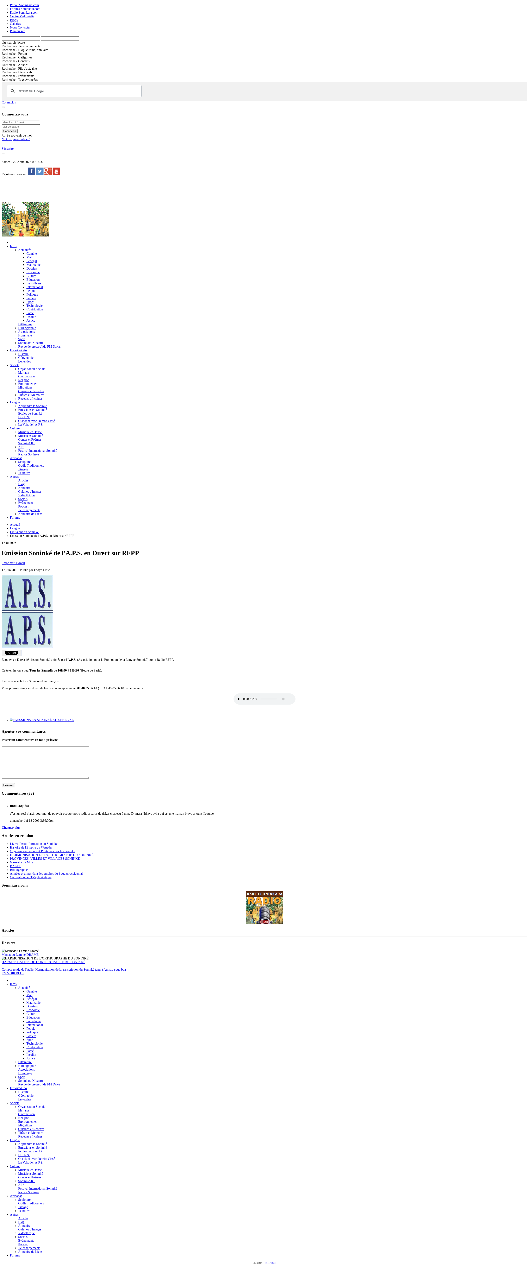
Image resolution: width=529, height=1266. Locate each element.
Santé (30, 313)
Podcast (23, 506)
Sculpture (24, 462)
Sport (29, 302)
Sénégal (31, 261)
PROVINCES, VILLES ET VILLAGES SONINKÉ (45, 858)
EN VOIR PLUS (13, 973)
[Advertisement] (77, 188)
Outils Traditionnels (31, 465)
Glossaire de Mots (21, 862)
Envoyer (8, 785)
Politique (32, 294)
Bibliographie (27, 328)
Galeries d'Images (29, 491)
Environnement (28, 383)
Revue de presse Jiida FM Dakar (39, 346)
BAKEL (15, 866)
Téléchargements (29, 510)
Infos (13, 246)
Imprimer (8, 563)
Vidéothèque (26, 495)
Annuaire (24, 488)
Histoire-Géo (18, 350)
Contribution (34, 309)
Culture (31, 276)
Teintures (24, 473)
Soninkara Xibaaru (30, 343)
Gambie (31, 253)
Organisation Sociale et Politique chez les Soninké (42, 851)
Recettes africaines (30, 398)
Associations (26, 331)
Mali (29, 257)
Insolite (31, 317)
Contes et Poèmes (29, 439)
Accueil (15, 524)
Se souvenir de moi (19, 135)
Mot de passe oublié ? (16, 139)
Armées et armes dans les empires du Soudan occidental (46, 873)
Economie (33, 272)
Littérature (25, 324)
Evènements (26, 502)
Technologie (34, 305)
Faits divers (33, 283)
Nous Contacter (20, 27)
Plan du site (17, 31)
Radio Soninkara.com (24, 12)
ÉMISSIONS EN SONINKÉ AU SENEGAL (43, 720)
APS (21, 447)
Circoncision (26, 376)
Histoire (23, 354)
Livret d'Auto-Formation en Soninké (33, 843)
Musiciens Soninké (30, 435)
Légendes (24, 361)
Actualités (24, 250)
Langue (15, 402)
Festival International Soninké (37, 450)
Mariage (23, 372)
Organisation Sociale (31, 369)
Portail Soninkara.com (24, 5)
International (34, 287)
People (30, 290)
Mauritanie (33, 264)
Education (33, 279)
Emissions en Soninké (32, 409)
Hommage (25, 335)
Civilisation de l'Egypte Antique (30, 877)
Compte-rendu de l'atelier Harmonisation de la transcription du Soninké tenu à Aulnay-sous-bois (64, 969)
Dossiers (32, 268)
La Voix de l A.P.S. (30, 424)
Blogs (14, 20)
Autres (14, 476)
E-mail (20, 563)
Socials (22, 499)
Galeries (15, 23)
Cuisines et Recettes (31, 391)
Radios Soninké (28, 454)
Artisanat (16, 458)
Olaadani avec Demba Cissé (36, 421)
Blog (21, 484)
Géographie (25, 357)
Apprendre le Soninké (32, 406)
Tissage (23, 469)
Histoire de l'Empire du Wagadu (31, 847)
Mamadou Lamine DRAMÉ (20, 954)
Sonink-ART (26, 443)
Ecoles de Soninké (30, 413)
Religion (23, 380)
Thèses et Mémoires (31, 395)
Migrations (25, 387)
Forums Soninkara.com (25, 9)
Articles (23, 480)
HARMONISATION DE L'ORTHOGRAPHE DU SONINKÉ (52, 855)
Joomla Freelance (269, 1263)
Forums (15, 517)
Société (31, 298)
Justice (30, 320)
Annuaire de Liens (30, 514)
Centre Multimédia (22, 16)
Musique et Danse (30, 432)
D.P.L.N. (24, 417)
